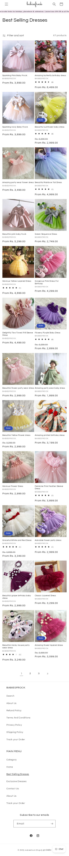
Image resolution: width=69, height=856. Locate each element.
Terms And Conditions (18, 718)
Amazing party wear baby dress (50, 388)
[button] (6, 4)
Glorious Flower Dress (12, 486)
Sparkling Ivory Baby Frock (15, 127)
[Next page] (47, 673)
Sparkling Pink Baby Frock (14, 75)
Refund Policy (14, 710)
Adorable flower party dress (48, 540)
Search (10, 696)
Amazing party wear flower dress (18, 182)
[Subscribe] (51, 823)
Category (11, 760)
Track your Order (15, 739)
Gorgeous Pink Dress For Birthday (47, 282)
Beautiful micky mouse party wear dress (16, 646)
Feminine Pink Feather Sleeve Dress (49, 487)
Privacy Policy (14, 725)
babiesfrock (30, 850)
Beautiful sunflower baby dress (50, 127)
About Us (11, 703)
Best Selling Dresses (17, 774)
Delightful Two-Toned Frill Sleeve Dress (17, 334)
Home (9, 767)
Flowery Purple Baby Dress (47, 333)
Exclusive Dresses (16, 781)
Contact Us (12, 789)
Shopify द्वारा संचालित (43, 850)
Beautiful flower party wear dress (18, 388)
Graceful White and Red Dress (17, 540)
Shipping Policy (14, 732)
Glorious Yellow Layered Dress (16, 281)
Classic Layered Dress (45, 596)
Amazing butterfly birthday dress (50, 75)
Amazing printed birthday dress (50, 435)
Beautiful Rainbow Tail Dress (48, 182)
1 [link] (21, 673)
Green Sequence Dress (46, 234)
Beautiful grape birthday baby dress (16, 597)
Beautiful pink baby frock (14, 234)
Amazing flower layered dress (49, 645)
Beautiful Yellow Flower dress (16, 435)
